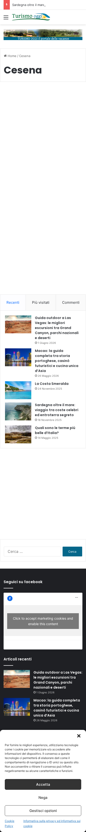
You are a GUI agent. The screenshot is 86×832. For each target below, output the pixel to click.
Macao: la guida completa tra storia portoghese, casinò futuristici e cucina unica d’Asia (56, 360)
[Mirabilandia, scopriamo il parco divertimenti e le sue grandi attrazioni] (43, 171)
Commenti (71, 302)
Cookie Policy (9, 823)
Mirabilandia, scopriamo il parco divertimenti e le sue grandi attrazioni (40, 118)
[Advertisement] (43, 250)
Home (11, 56)
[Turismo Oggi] (31, 17)
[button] (78, 735)
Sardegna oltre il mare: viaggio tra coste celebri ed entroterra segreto (56, 410)
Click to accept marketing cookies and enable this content (43, 621)
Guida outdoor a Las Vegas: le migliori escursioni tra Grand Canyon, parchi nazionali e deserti (57, 327)
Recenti (12, 302)
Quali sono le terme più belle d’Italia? (55, 430)
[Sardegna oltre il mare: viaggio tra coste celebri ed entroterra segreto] (18, 411)
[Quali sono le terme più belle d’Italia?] (18, 434)
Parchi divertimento (23, 97)
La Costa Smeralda (52, 383)
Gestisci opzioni (43, 810)
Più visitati (40, 302)
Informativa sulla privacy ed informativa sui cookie (52, 823)
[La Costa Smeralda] (18, 390)
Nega (43, 797)
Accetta (43, 784)
